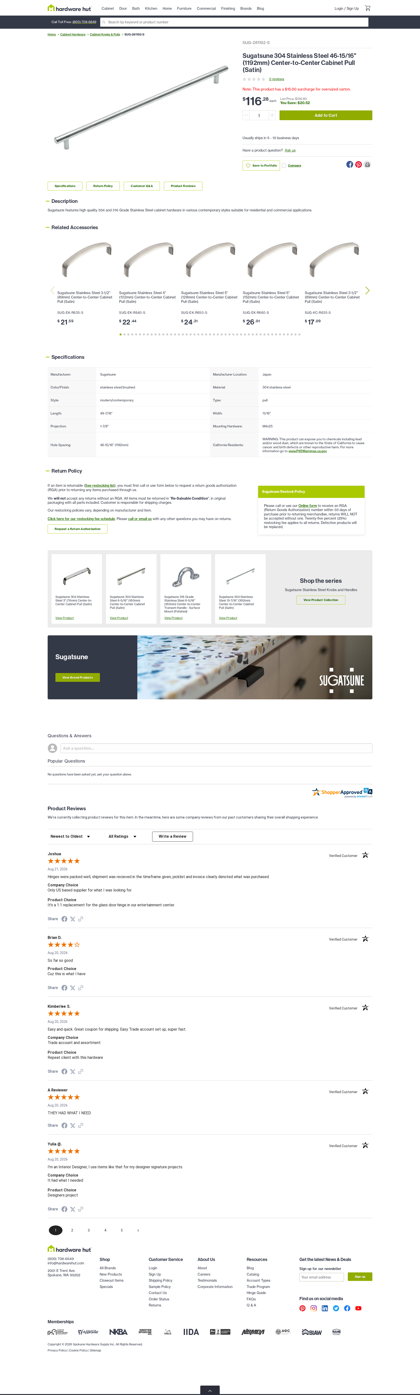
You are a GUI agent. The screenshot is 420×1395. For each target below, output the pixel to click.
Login (339, 8)
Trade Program (258, 1287)
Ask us (290, 150)
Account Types (258, 1280)
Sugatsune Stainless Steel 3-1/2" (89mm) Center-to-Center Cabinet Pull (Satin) (84, 297)
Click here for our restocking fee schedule (81, 519)
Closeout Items (111, 1280)
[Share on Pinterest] (358, 164)
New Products (111, 1274)
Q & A (251, 1305)
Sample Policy (160, 1287)
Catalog (253, 1274)
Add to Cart (326, 115)
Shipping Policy (160, 1280)
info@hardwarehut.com (66, 1263)
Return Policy (103, 186)
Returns (155, 1305)
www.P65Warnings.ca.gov (308, 451)
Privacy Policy (57, 1350)
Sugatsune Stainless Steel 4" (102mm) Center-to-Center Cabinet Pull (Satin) (147, 297)
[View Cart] (367, 9)
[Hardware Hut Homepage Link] (70, 7)
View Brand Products (77, 677)
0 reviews (276, 79)
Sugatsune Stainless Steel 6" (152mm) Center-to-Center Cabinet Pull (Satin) (271, 297)
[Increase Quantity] (272, 115)
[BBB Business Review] (220, 1332)
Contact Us (158, 1293)
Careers (204, 1274)
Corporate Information (215, 1287)
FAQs (251, 1299)
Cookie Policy (78, 1350)
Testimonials (207, 1280)
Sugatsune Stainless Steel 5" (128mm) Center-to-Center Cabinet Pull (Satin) (209, 297)
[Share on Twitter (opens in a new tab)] (73, 919)
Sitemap (95, 1350)
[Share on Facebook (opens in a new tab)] (64, 920)
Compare (294, 165)
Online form (307, 506)
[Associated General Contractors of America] (283, 1332)
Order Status (159, 1299)
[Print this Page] (367, 164)
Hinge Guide (256, 1293)
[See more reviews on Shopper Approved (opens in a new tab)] (80, 919)
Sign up (360, 1276)
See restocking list (99, 485)
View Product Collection (321, 600)
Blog (250, 1268)
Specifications (65, 186)
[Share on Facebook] (350, 164)
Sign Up (353, 8)
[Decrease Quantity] (246, 115)
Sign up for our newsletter (320, 1269)
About (202, 1268)
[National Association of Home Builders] (336, 1332)
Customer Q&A (142, 186)
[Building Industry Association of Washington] (312, 1332)
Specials (106, 1287)
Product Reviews (183, 186)
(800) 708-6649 (84, 22)
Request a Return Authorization (77, 529)
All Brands (108, 1268)
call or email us (140, 519)
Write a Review (173, 836)
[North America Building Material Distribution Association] (253, 1332)
